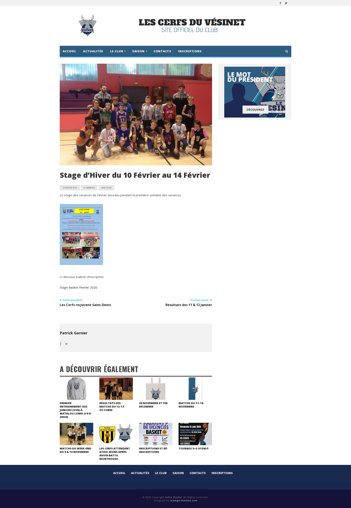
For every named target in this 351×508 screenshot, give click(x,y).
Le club (161, 473)
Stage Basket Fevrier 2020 (78, 287)
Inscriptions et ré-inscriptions (153, 450)
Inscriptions (190, 51)
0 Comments (89, 187)
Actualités (93, 51)
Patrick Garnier (74, 332)
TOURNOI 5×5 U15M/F (194, 448)
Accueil (69, 51)
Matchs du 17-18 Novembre (191, 404)
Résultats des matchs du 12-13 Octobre (111, 406)
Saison (178, 473)
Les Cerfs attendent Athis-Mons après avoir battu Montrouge (114, 454)
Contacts (162, 51)
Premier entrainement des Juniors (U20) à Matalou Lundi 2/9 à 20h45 (75, 410)
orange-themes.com (183, 500)
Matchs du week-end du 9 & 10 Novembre (75, 450)
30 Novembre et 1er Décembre (153, 404)
